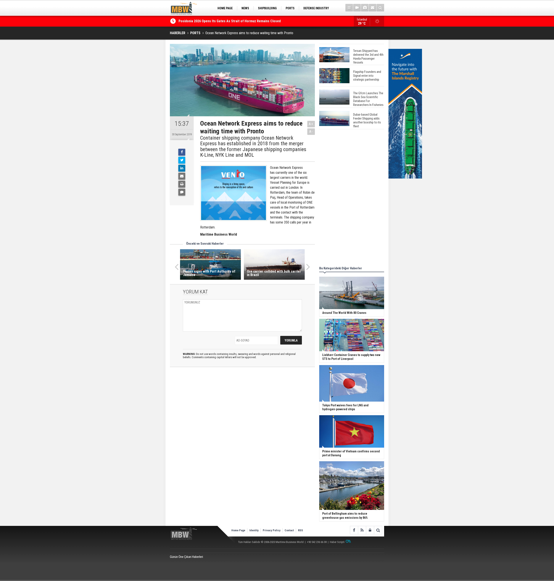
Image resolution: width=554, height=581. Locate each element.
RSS (300, 530)
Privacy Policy (271, 530)
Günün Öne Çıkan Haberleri (186, 557)
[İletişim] (372, 7)
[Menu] (349, 7)
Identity (254, 530)
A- (311, 131)
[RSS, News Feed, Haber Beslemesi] (362, 530)
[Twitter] (181, 160)
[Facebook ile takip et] (354, 530)
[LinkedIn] (181, 168)
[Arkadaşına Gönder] (181, 176)
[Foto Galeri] (365, 7)
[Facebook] (181, 152)
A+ (311, 124)
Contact (289, 530)
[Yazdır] (181, 184)
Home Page (238, 530)
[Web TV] (357, 7)
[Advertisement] (351, 198)
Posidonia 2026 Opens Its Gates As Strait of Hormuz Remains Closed (230, 21)
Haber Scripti (337, 542)
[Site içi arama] (380, 7)
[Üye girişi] (370, 530)
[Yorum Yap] (181, 192)
